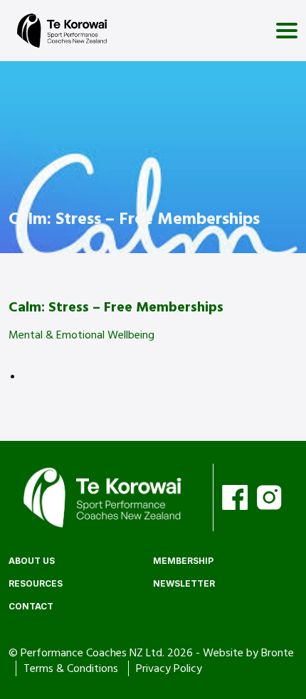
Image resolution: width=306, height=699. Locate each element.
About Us (32, 560)
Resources (36, 583)
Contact (31, 606)
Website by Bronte (248, 653)
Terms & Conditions (72, 668)
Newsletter (184, 583)
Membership (183, 560)
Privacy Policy (169, 668)
